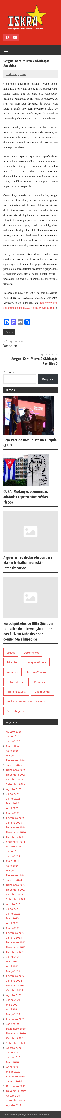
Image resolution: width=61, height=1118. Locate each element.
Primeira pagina (16, 691)
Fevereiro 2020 (15, 1076)
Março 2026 (13, 755)
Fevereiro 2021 (15, 1018)
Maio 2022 (12, 961)
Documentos (31, 652)
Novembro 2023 (16, 889)
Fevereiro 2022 (15, 975)
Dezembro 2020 (16, 1028)
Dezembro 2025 (16, 769)
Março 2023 (13, 927)
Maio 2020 (12, 1062)
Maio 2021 (12, 1004)
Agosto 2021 (14, 995)
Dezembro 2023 (16, 884)
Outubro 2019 (14, 1095)
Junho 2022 (13, 956)
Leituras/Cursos (36, 672)
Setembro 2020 (15, 1042)
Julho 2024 (12, 851)
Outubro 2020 (14, 1038)
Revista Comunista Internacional (26, 701)
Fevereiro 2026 (15, 760)
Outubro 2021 (14, 990)
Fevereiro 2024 (15, 875)
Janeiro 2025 (14, 822)
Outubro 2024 (14, 836)
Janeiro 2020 (14, 1081)
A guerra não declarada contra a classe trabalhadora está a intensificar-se (27, 563)
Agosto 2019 (14, 1105)
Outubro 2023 (14, 894)
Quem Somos (42, 691)
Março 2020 (13, 1071)
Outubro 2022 (14, 951)
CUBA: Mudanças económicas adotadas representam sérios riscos (25, 497)
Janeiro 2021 (14, 1023)
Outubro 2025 (14, 779)
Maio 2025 (12, 803)
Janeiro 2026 (14, 765)
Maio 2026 (12, 745)
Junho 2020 (13, 1057)
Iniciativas (12, 672)
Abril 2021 (12, 1009)
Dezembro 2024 (16, 827)
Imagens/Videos (36, 662)
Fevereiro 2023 (15, 932)
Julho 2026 (12, 736)
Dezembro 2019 (16, 1086)
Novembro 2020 (16, 1033)
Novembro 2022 (16, 947)
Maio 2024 (12, 860)
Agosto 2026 (14, 731)
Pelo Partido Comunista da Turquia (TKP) (30, 442)
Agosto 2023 (14, 903)
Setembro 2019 (15, 1100)
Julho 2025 (12, 793)
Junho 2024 (13, 856)
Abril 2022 (12, 966)
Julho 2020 (12, 1052)
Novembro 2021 (16, 985)
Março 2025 (13, 812)
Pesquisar (9, 372)
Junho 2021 (13, 999)
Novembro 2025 (16, 774)
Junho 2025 (13, 798)
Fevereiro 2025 (15, 817)
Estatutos (12, 662)
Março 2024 (13, 870)
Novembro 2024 (16, 832)
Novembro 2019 (16, 1090)
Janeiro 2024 (14, 880)
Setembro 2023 (15, 899)
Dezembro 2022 (16, 942)
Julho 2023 (12, 908)
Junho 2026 (13, 741)
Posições (39, 681)
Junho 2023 (13, 913)
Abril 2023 (12, 923)
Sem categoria (15, 711)
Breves (9, 331)
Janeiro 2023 (14, 937)
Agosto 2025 (14, 789)
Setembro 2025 (15, 784)
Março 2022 (13, 971)
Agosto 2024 (14, 846)
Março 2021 (13, 1014)
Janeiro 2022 (14, 980)
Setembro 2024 (15, 841)
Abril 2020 (12, 1066)
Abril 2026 (12, 750)
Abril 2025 (12, 808)
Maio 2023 (12, 918)
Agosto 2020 (14, 1047)
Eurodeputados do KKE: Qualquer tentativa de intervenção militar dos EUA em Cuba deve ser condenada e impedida (28, 631)
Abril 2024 (12, 865)
